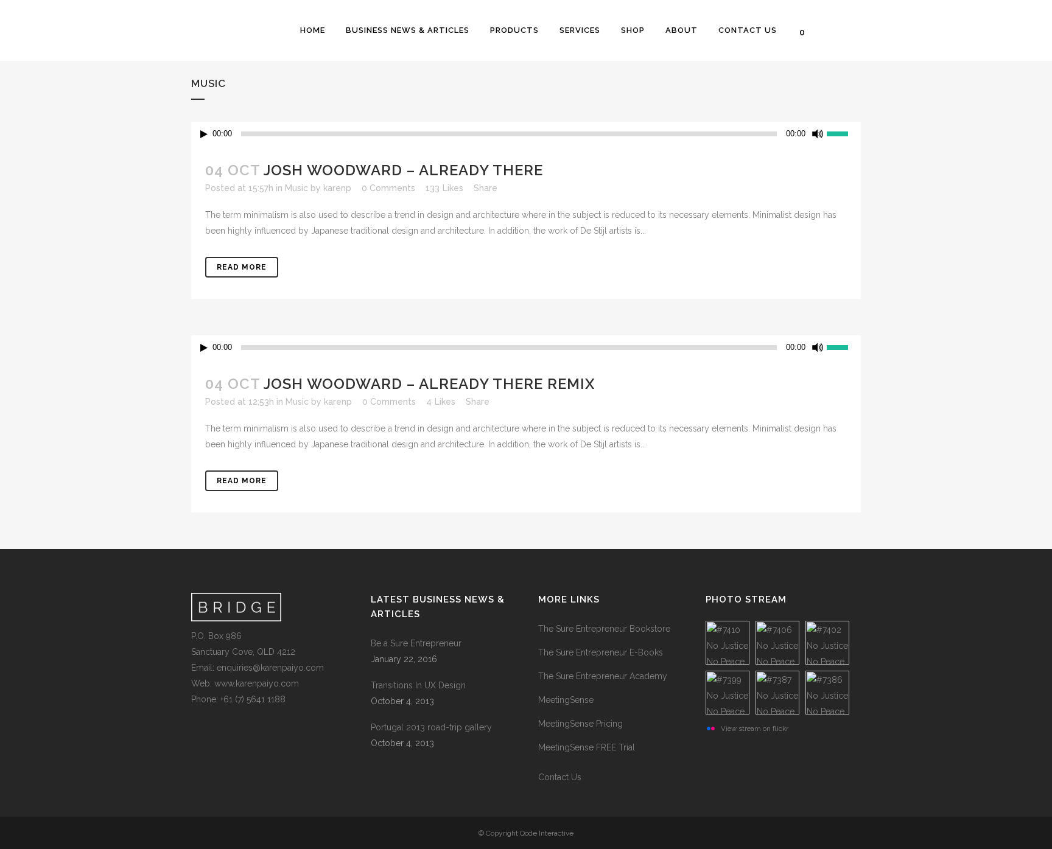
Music (296, 188)
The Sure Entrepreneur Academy (602, 676)
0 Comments (388, 188)
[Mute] (817, 134)
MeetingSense (566, 700)
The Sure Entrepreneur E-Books (600, 652)
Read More (242, 267)
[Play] (204, 134)
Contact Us (559, 777)
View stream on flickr (754, 728)
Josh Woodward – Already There (403, 170)
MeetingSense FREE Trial (586, 747)
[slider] (844, 133)
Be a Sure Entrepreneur (416, 643)
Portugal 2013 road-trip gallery (431, 727)
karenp (337, 188)
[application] (526, 134)
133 (444, 188)
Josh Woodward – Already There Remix (429, 384)
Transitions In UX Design (418, 685)
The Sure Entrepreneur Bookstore (604, 629)
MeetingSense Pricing (580, 723)
